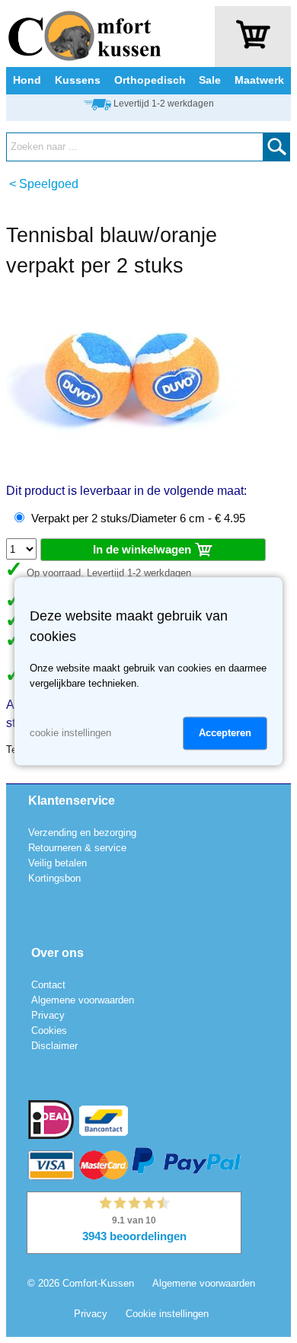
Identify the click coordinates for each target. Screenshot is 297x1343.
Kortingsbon (54, 878)
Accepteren (225, 733)
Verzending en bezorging (82, 832)
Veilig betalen (57, 863)
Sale (210, 80)
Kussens (78, 80)
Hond (27, 80)
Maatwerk (259, 80)
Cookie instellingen (167, 1313)
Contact (48, 985)
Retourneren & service (77, 847)
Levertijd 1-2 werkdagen (163, 103)
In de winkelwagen (143, 549)
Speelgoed (48, 183)
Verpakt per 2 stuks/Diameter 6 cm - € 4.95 (138, 518)
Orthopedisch (150, 80)
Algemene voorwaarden (82, 1000)
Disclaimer (54, 1045)
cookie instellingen (70, 733)
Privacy (48, 1015)
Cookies (49, 1030)
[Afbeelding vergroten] (135, 464)
